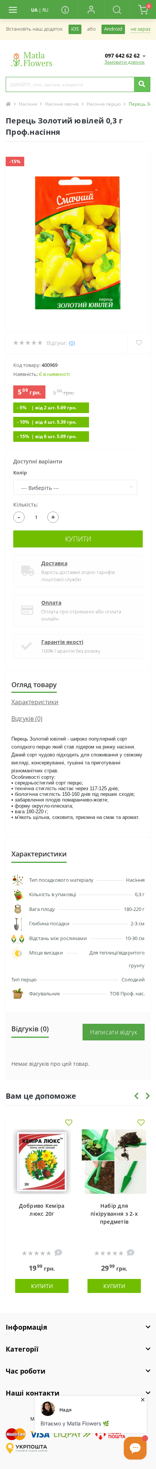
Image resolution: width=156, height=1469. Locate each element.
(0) (72, 342)
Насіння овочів (62, 104)
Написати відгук (113, 1032)
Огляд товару (34, 684)
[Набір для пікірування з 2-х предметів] (114, 1161)
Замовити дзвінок (125, 62)
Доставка (54, 563)
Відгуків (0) (26, 718)
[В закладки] (68, 1123)
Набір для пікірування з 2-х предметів (114, 1213)
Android (113, 29)
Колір (20, 472)
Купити (78, 538)
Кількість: (25, 504)
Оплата (51, 602)
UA (34, 10)
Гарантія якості (62, 642)
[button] (91, 9)
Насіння (28, 104)
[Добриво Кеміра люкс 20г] (41, 1161)
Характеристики (34, 702)
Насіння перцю (104, 104)
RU (45, 10)
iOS (75, 29)
